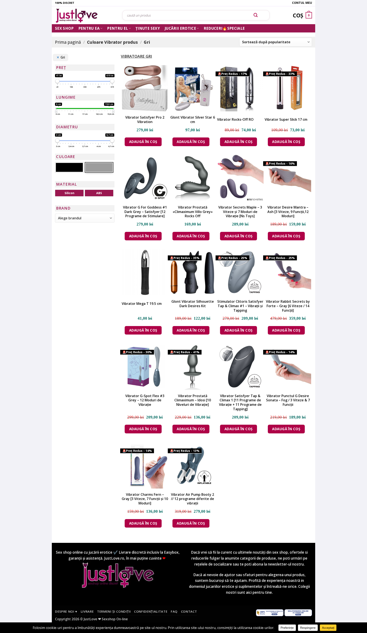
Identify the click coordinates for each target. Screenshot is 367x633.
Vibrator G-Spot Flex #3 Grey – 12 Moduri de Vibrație (144, 400)
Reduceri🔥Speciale (224, 28)
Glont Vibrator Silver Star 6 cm (192, 119)
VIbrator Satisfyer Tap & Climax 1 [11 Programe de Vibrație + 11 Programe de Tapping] (240, 402)
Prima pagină (68, 42)
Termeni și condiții (114, 611)
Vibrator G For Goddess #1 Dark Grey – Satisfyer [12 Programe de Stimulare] (145, 211)
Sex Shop (64, 28)
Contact (189, 611)
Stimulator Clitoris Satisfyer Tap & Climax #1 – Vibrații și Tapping (240, 305)
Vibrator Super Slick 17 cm (286, 119)
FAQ (174, 611)
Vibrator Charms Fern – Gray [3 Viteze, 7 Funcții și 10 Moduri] (145, 499)
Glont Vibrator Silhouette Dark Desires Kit (192, 303)
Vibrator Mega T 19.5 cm (142, 303)
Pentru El (117, 28)
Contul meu (302, 3)
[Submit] (256, 15)
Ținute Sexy (148, 28)
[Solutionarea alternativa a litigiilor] (270, 612)
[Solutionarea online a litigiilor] (298, 612)
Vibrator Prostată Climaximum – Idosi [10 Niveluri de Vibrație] (192, 400)
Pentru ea (89, 28)
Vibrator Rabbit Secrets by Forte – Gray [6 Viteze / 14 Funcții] (288, 305)
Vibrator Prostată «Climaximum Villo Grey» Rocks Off (193, 211)
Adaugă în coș (143, 141)
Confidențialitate (150, 611)
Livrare (87, 611)
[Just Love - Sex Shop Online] (85, 15)
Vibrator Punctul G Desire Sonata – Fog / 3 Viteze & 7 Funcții (288, 400)
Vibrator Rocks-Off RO (235, 119)
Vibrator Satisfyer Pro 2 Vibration (144, 119)
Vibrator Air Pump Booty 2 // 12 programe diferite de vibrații (192, 499)
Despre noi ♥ (66, 611)
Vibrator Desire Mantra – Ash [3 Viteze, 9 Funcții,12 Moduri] (288, 211)
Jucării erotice (180, 28)
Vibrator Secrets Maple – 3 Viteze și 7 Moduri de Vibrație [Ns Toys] (240, 211)
